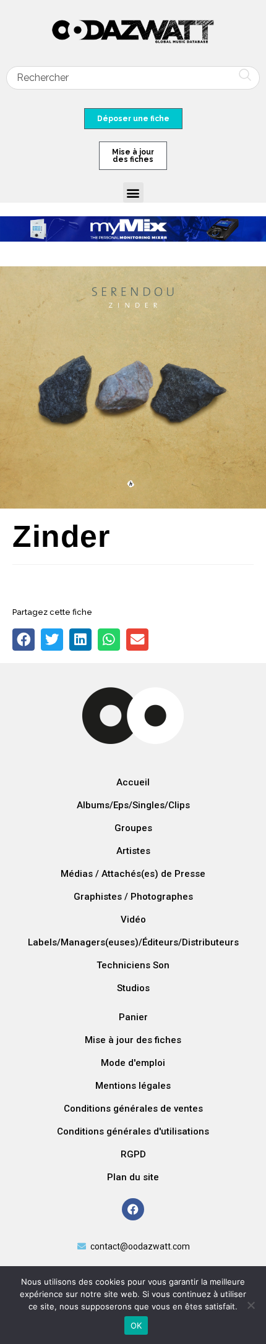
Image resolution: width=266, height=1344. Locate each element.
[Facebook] (133, 1209)
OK (136, 1325)
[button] (133, 192)
